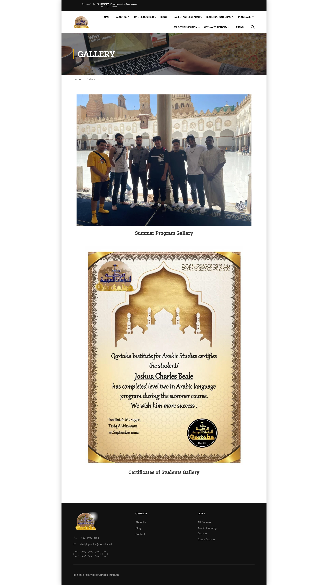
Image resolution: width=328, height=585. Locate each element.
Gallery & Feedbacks (187, 17)
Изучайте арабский (216, 27)
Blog (163, 17)
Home (105, 17)
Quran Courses (206, 539)
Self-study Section (185, 27)
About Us (121, 17)
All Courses (204, 522)
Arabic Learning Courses (207, 531)
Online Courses (144, 17)
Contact (140, 534)
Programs (244, 17)
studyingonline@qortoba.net (125, 4)
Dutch (114, 7)
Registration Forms (218, 17)
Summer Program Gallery (164, 233)
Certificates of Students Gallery (164, 472)
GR (108, 7)
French (240, 27)
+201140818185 (102, 4)
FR (102, 7)
